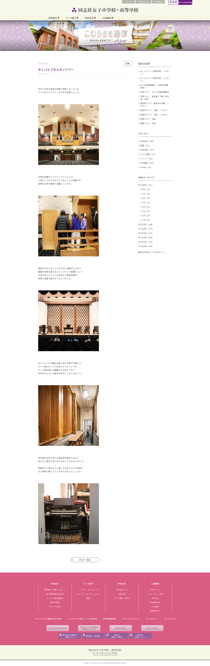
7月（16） (146, 193)
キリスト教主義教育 (55, 598)
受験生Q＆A (155, 610)
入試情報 (106, 17)
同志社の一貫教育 (93, 636)
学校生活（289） (147, 141)
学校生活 (89, 17)
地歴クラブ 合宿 (148, 119)
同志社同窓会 (120, 628)
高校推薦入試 (155, 602)
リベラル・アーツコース (88, 589)
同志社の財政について (140, 636)
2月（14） (146, 215)
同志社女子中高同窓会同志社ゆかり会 (89, 628)
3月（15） (146, 211)
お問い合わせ (143, 2)
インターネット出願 (155, 594)
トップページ (43, 22)
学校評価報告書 (109, 618)
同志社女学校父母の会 (58, 628)
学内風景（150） (147, 163)
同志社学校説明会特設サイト (69, 636)
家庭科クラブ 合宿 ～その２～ (154, 110)
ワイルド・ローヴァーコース (88, 594)
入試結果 (155, 606)
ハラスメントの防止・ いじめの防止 (82, 618)
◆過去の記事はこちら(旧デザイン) (151, 252)
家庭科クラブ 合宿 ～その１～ (154, 114)
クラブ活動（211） (148, 154)
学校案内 (52, 17)
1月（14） (146, 220)
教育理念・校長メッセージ (55, 589)
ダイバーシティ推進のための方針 (48, 618)
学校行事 (121, 594)
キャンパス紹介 (55, 606)
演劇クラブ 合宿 (148, 123)
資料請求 (158, 2)
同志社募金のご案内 (116, 636)
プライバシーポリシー (131, 618)
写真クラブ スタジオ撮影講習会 (154, 92)
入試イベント (155, 589)
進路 (88, 598)
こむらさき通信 (56, 22)
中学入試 (155, 598)
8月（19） (146, 189)
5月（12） (146, 202)
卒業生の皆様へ (152, 628)
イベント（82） (147, 158)
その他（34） (146, 167)
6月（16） (146, 198)
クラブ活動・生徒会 (122, 598)
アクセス (128, 2)
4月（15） (146, 207)
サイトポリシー (152, 618)
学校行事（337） (147, 150)
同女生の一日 (121, 589)
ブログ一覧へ (85, 559)
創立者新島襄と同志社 (55, 594)
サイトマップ (169, 618)
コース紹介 (71, 17)
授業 (66, 22)
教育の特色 (54, 602)
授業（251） (145, 145)
